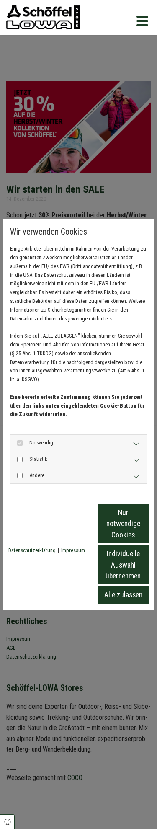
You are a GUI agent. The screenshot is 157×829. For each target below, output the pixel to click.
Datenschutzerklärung (32, 550)
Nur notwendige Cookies (123, 524)
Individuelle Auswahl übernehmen (123, 565)
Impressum (73, 550)
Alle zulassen (123, 595)
